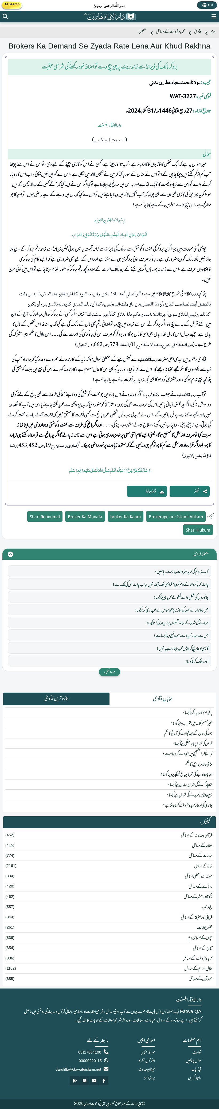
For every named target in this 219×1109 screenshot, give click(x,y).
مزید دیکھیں (109, 672)
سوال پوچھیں (193, 1061)
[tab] (163, 699)
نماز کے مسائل (203, 866)
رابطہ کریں (194, 1078)
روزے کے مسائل (200, 887)
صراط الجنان (147, 1052)
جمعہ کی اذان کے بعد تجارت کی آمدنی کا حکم (188, 734)
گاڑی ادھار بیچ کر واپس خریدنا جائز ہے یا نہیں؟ (182, 649)
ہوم (213, 32)
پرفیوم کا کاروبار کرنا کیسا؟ (197, 713)
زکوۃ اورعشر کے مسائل (198, 897)
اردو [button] (210, 5)
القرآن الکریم (146, 1061)
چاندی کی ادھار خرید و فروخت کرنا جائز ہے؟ (187, 806)
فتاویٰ (197, 32)
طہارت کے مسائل (200, 856)
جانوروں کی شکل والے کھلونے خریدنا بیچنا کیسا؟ (181, 598)
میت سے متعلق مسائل (198, 877)
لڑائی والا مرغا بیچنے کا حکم (198, 765)
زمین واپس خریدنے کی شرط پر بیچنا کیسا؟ (189, 795)
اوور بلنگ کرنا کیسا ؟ (196, 662)
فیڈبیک (196, 1070)
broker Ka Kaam (125, 517)
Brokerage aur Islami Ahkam (176, 517)
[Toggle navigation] (214, 16)
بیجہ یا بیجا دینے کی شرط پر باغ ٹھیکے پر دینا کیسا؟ (186, 775)
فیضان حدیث (146, 1070)
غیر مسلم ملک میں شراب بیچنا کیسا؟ (191, 724)
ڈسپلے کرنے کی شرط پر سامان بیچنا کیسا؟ (190, 785)
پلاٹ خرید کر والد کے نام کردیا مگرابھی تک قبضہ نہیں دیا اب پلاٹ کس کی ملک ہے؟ (160, 585)
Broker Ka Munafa (85, 517)
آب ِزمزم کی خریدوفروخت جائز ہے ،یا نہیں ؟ (181, 572)
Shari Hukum (198, 530)
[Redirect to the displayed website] (5, 16)
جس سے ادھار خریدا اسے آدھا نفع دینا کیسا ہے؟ (181, 636)
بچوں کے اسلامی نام (200, 938)
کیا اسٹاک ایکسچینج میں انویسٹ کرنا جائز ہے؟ (187, 754)
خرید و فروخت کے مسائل (170, 32)
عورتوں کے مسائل (200, 979)
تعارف (196, 1052)
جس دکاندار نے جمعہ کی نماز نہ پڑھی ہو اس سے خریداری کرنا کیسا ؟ (171, 610)
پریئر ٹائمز (149, 1078)
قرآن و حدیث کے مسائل (196, 835)
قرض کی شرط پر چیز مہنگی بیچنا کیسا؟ (192, 744)
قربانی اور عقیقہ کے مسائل (196, 918)
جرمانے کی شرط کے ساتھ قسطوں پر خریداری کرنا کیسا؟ (177, 623)
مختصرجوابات (204, 928)
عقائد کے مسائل (202, 846)
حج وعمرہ (207, 907)
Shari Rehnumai (45, 517)
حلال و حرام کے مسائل (198, 969)
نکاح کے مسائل (202, 949)
